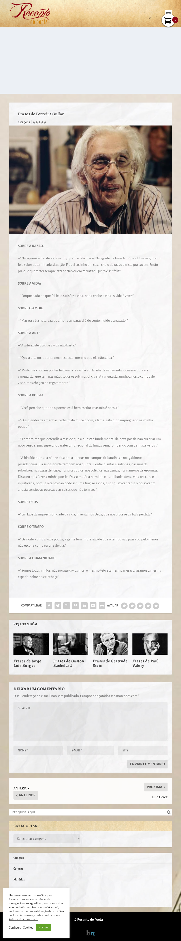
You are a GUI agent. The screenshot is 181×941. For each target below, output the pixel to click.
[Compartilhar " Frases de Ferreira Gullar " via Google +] (66, 605)
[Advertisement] (90, 60)
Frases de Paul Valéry (145, 663)
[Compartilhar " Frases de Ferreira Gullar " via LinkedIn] (84, 605)
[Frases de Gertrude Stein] (110, 644)
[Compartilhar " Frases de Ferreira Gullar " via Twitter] (57, 605)
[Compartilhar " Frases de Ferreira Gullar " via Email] (93, 605)
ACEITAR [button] (44, 927)
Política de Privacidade (23, 919)
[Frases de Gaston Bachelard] (71, 644)
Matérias (19, 879)
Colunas (18, 868)
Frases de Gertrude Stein (110, 663)
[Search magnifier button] (169, 812)
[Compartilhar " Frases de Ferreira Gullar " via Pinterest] (75, 605)
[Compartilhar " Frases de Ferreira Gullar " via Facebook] (49, 605)
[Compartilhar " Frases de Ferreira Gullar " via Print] (102, 605)
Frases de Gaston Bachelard (68, 663)
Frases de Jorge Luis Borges (27, 663)
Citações (24, 122)
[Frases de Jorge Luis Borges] (31, 644)
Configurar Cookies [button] (21, 927)
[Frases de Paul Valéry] (150, 644)
